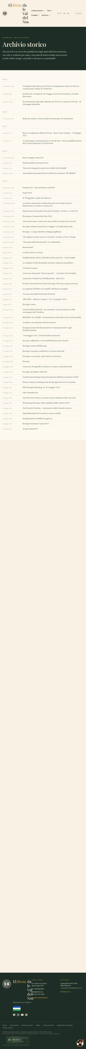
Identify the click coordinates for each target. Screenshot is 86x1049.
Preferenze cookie (27, 1025)
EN (68, 13)
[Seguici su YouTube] (22, 1015)
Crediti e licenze (8, 1028)
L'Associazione (37, 11)
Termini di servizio (48, 1025)
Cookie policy (14, 1025)
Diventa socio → (66, 992)
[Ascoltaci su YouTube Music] (26, 1015)
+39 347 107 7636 (37, 994)
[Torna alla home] (5, 13)
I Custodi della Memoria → (40, 998)
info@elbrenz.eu (37, 992)
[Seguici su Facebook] (14, 1015)
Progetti (34, 15)
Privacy (5, 1025)
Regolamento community (65, 1025)
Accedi (79, 13)
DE (64, 13)
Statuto (38, 1025)
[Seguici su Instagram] (18, 1015)
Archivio (45, 15)
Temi (49, 11)
